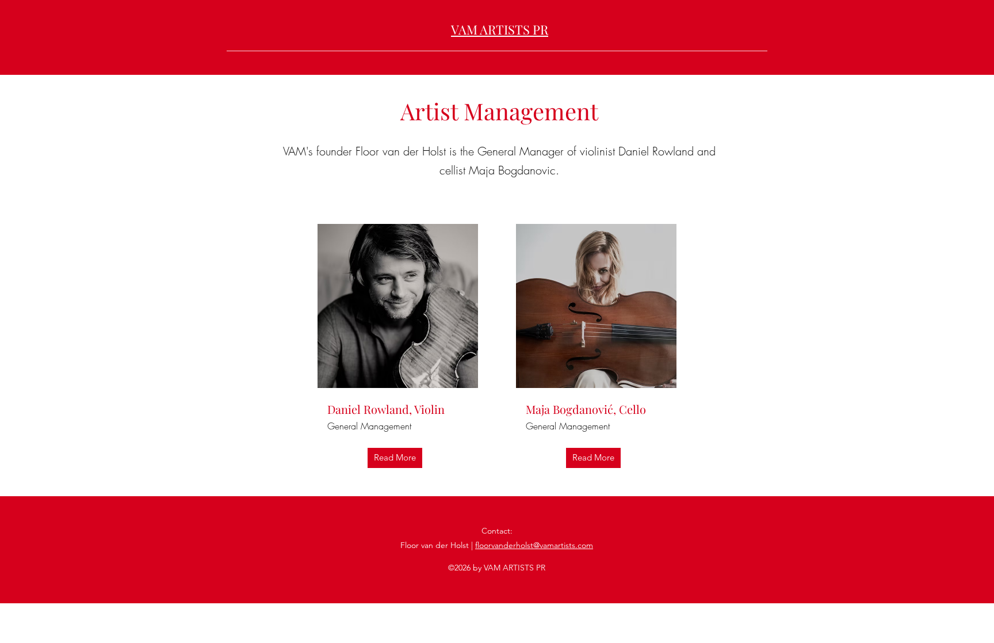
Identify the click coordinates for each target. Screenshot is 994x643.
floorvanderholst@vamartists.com (534, 545)
